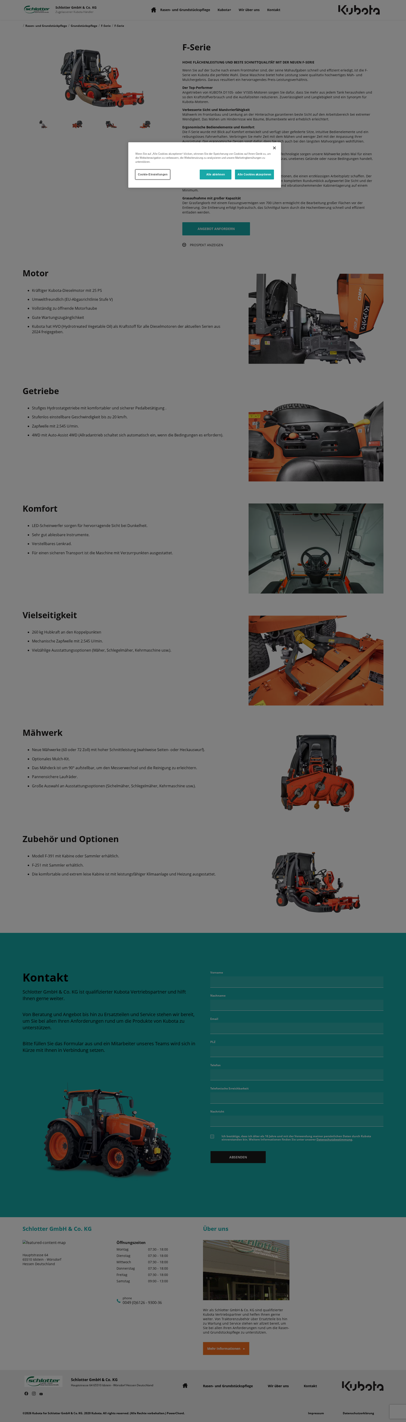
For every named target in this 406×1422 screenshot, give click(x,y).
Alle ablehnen (215, 174)
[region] (204, 165)
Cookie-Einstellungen (153, 174)
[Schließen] (274, 148)
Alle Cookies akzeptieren (254, 174)
